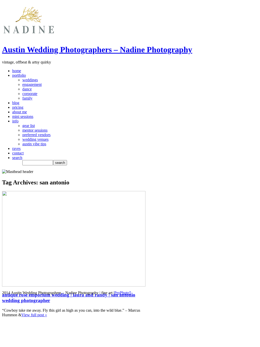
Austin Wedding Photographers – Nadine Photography (97, 49)
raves (16, 148)
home (16, 71)
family (27, 98)
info (15, 121)
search (17, 157)
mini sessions (22, 116)
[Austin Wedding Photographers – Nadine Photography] (28, 37)
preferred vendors (36, 135)
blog (15, 103)
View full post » (34, 315)
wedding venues (35, 139)
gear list (28, 125)
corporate (29, 93)
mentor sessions (34, 130)
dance (27, 89)
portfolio (19, 75)
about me (19, 112)
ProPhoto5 (122, 293)
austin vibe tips (34, 144)
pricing (17, 107)
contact (18, 153)
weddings (30, 80)
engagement (32, 84)
